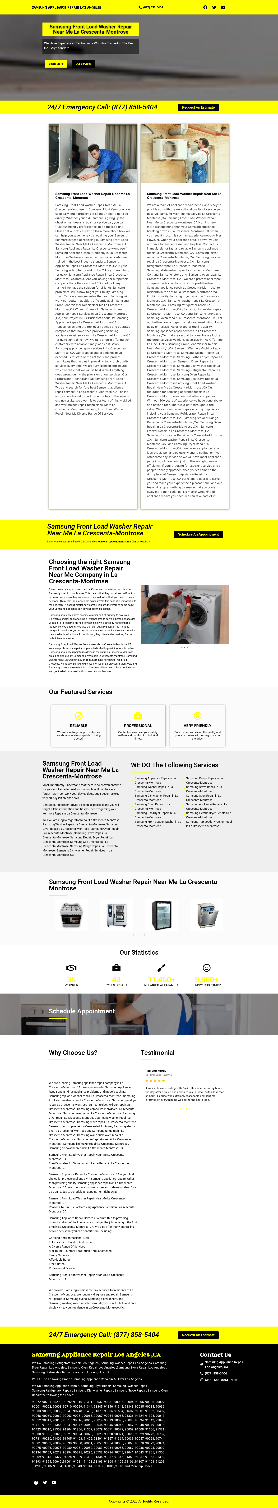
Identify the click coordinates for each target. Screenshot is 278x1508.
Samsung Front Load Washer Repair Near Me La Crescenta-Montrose (100, 529)
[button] (181, 647)
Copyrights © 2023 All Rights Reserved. (139, 1501)
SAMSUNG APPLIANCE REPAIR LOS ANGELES (67, 7)
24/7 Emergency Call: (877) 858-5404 (102, 107)
